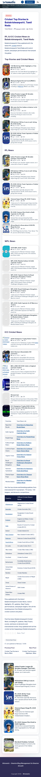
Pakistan (8, 538)
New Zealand (9, 534)
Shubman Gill (15, 381)
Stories (12, 5)
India (7, 526)
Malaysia (20, 86)
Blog (8, 5)
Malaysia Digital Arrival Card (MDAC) (23, 81)
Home (4, 5)
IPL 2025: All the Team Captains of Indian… (22, 695)
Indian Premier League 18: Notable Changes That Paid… (25, 667)
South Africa (9, 542)
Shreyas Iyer (15, 395)
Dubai (36, 342)
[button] (30, 2)
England (8, 520)
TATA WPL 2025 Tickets (19, 247)
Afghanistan (9, 504)
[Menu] (38, 2)
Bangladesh (9, 514)
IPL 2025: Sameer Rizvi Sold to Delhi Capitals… (25, 723)
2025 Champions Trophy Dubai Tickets (23, 338)
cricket (14, 46)
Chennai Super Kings (11, 640)
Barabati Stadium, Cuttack (24, 742)
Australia (8, 509)
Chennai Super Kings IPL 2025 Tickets (23, 199)
